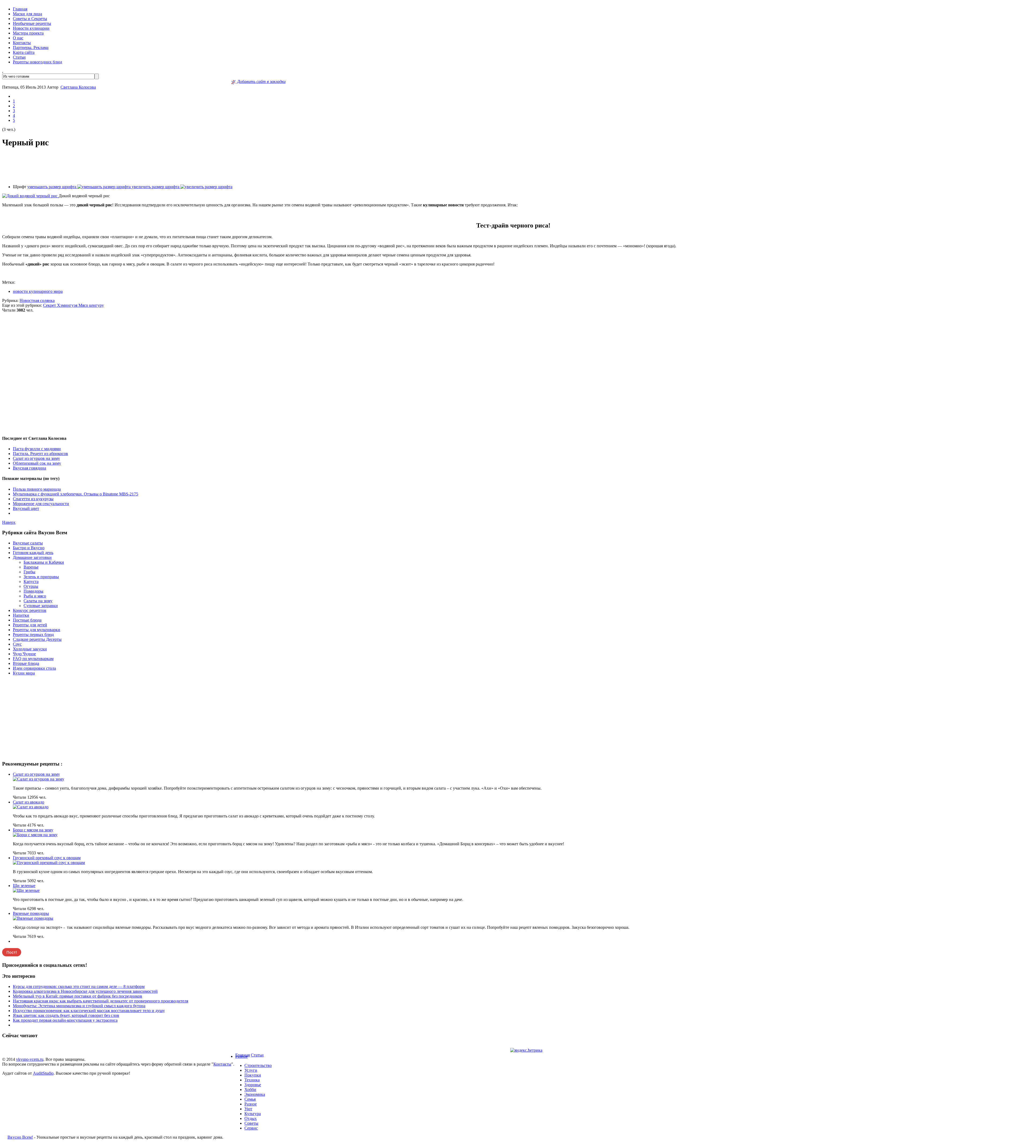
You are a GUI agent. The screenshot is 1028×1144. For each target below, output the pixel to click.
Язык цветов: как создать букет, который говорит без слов (66, 1015)
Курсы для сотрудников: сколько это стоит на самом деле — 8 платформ (79, 986)
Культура (252, 1113)
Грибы (29, 572)
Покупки (252, 1075)
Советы (251, 1123)
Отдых (250, 1118)
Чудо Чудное (24, 653)
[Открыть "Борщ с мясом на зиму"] (35, 834)
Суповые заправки (41, 605)
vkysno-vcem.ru (29, 1059)
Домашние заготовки (32, 557)
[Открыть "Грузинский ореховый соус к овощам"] (49, 862)
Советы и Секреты (30, 18)
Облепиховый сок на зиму (37, 463)
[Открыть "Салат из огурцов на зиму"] (38, 779)
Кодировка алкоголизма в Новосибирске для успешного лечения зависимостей (85, 991)
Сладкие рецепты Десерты (37, 639)
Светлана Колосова (78, 87)
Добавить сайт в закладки (261, 81)
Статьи (19, 57)
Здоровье (252, 1084)
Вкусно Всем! (20, 1137)
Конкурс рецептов (29, 610)
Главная (20, 9)
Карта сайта (24, 52)
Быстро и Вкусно (28, 548)
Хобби (250, 1089)
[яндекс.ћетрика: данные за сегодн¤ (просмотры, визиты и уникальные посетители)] (526, 1050)
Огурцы (31, 586)
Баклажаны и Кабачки (44, 562)
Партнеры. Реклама (30, 47)
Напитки (21, 615)
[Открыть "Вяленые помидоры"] (33, 918)
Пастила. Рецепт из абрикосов (40, 453)
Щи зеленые (24, 885)
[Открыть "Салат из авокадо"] (30, 807)
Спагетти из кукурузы (33, 499)
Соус (17, 644)
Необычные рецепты (32, 23)
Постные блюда (27, 620)
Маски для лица (27, 14)
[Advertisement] (514, 166)
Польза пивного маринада (37, 489)
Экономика (254, 1094)
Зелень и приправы (41, 576)
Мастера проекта (28, 33)
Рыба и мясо (35, 596)
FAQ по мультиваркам (33, 658)
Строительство (258, 1065)
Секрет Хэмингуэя (60, 305)
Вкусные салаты (28, 543)
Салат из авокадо (28, 802)
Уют (248, 1109)
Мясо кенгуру (91, 305)
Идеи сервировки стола (34, 668)
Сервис (251, 1128)
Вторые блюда (26, 663)
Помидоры (33, 591)
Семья (250, 1099)
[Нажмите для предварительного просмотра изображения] (30, 196)
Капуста (31, 581)
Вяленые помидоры (31, 913)
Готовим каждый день (33, 552)
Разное (241, 1056)
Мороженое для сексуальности (41, 503)
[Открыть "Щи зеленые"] (26, 890)
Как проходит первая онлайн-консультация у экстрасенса (65, 1020)
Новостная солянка (37, 300)
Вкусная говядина (29, 468)
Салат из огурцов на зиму (36, 458)
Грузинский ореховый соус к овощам (47, 857)
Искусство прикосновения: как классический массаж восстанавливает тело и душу (89, 1010)
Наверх (9, 522)
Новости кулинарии (31, 28)
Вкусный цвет (26, 508)
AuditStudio (43, 1073)
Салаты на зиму (38, 600)
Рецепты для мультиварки (36, 629)
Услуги (250, 1070)
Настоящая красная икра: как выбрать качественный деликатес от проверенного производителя (100, 1001)
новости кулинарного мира (38, 291)
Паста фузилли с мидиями (37, 448)
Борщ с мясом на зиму (33, 830)
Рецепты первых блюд (33, 634)
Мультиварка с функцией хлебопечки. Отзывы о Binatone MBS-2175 (75, 494)
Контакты (22, 42)
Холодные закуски (30, 649)
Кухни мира (24, 673)
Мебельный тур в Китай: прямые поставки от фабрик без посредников (77, 996)
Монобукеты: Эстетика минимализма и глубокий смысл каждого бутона (79, 1005)
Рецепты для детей (30, 625)
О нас (18, 38)
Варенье (31, 567)
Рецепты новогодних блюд (37, 62)
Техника (252, 1080)
